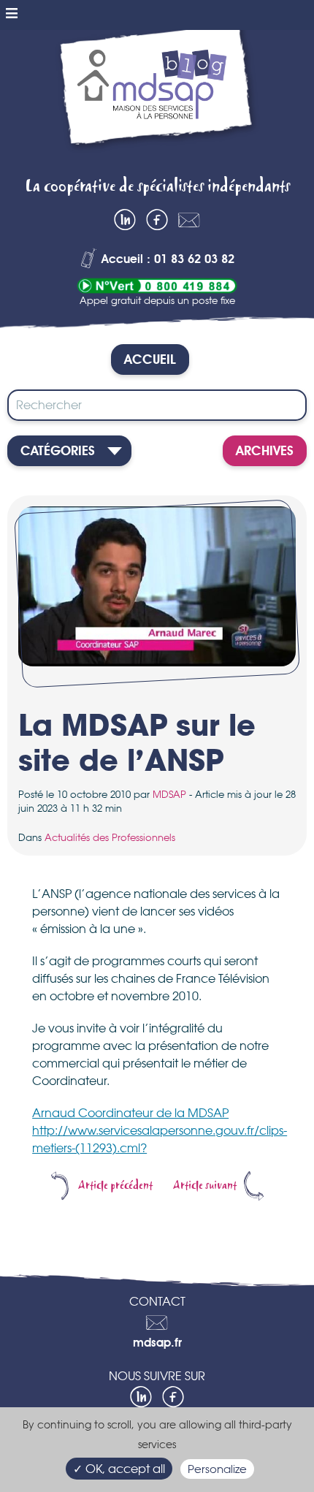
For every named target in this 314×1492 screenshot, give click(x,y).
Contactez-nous (189, 220)
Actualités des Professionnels (110, 837)
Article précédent (115, 1186)
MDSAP (169, 794)
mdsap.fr (157, 1344)
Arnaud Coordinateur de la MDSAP (130, 1112)
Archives (265, 451)
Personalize (217, 1469)
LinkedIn (124, 220)
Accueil (150, 360)
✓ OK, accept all (119, 1468)
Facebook (157, 220)
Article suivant (205, 1186)
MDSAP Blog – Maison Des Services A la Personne (157, 98)
